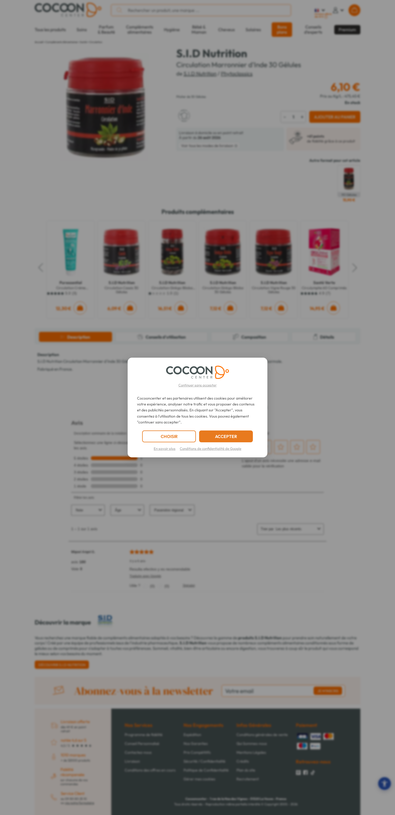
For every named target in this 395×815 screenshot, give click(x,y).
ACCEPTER (226, 436)
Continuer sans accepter (197, 385)
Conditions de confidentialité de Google (210, 448)
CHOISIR (169, 436)
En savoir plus (164, 448)
